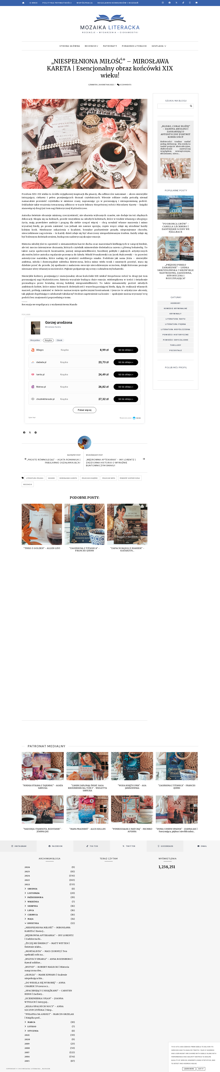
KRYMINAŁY (176, 314)
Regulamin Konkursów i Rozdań (118, 3)
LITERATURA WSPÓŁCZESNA (175, 329)
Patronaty (110, 46)
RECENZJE (90, 46)
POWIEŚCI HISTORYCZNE (176, 335)
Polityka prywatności (57, 3)
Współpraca (85, 3)
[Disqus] (84, 599)
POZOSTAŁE (175, 350)
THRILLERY (175, 345)
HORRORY (175, 303)
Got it (201, 1069)
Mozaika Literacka (31, 1068)
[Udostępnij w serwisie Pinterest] (35, 433)
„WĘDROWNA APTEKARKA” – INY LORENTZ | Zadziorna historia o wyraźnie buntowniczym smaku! (111, 462)
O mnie (33, 3)
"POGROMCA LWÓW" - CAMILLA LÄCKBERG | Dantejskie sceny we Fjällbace (175, 227)
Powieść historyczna (130, 478)
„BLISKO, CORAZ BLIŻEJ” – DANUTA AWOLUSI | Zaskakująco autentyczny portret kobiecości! (176, 131)
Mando (51, 478)
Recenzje (27, 484)
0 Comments (125, 84)
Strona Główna (70, 46)
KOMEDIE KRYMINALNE (175, 308)
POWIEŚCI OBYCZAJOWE (175, 340)
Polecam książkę (90, 478)
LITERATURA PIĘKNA (175, 324)
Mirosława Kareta (68, 478)
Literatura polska (34, 478)
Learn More (189, 1069)
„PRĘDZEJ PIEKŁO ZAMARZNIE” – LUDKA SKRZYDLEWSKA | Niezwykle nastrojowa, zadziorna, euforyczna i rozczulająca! (175, 271)
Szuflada (158, 46)
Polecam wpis (108, 478)
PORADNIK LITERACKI (134, 46)
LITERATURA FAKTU (176, 319)
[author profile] (84, 442)
